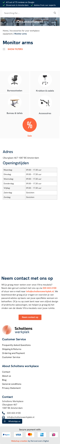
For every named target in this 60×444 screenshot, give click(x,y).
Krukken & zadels (45, 90)
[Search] (55, 13)
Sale (29, 135)
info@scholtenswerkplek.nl (40, 291)
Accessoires (45, 113)
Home (5, 30)
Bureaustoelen (14, 90)
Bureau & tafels (15, 113)
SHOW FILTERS (15, 49)
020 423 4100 (49, 288)
